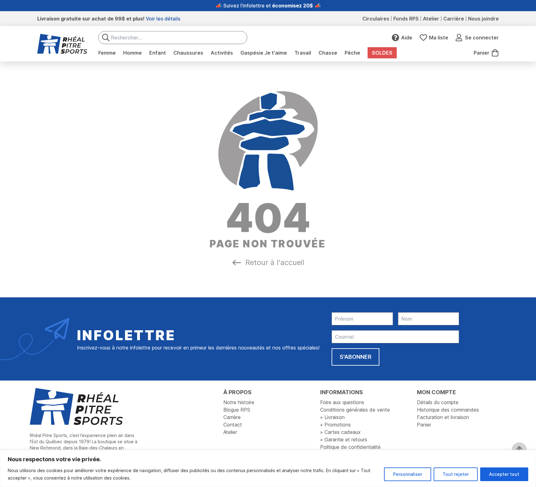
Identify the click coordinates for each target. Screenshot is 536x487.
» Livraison (332, 417)
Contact (232, 425)
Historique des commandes (448, 410)
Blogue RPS (236, 410)
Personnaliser (407, 474)
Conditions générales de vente (355, 410)
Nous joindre (483, 19)
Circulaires (375, 19)
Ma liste (438, 37)
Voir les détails (163, 19)
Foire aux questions (342, 402)
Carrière (453, 19)
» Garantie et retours (343, 439)
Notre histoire (238, 402)
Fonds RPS (406, 19)
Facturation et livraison (443, 417)
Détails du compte (437, 402)
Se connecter (482, 37)
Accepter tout (504, 474)
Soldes (382, 53)
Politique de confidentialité (350, 447)
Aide (406, 37)
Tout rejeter (456, 474)
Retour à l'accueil (274, 262)
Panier (424, 425)
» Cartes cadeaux (340, 432)
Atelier (431, 19)
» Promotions (335, 425)
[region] (268, 468)
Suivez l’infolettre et (268, 5)
